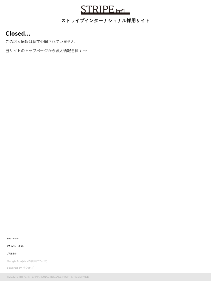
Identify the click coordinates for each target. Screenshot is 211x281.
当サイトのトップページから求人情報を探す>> (46, 50)
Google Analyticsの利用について (27, 261)
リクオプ (28, 267)
